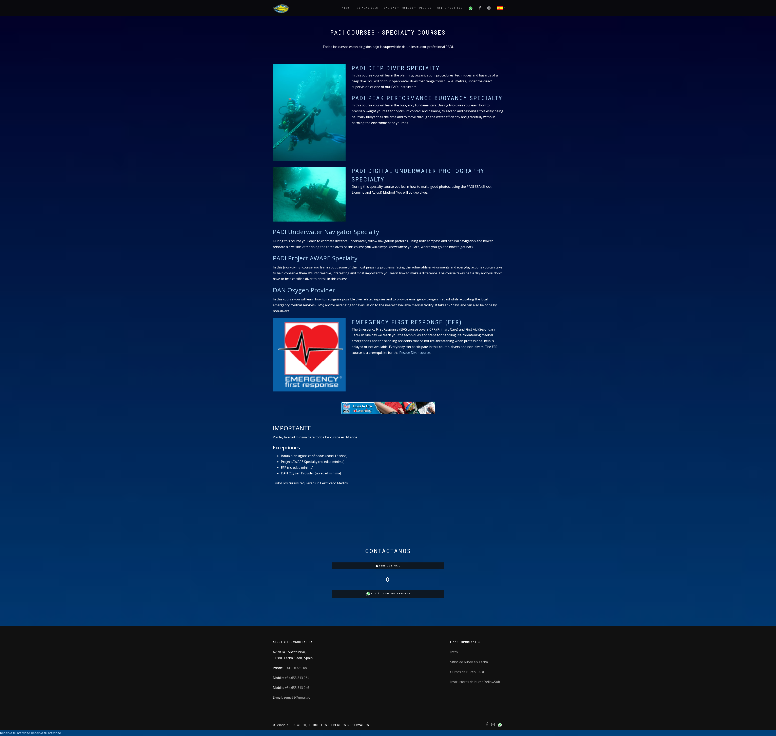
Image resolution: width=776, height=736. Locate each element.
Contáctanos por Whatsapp (390, 593)
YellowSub (296, 725)
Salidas (390, 8)
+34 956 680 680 (296, 668)
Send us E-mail (389, 565)
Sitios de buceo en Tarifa (469, 662)
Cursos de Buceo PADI (467, 672)
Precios (425, 8)
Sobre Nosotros (450, 8)
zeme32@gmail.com (298, 697)
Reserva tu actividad (15, 733)
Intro (345, 8)
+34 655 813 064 (297, 678)
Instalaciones (366, 8)
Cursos (407, 8)
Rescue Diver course (414, 352)
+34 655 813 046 (297, 687)
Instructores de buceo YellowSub (475, 682)
